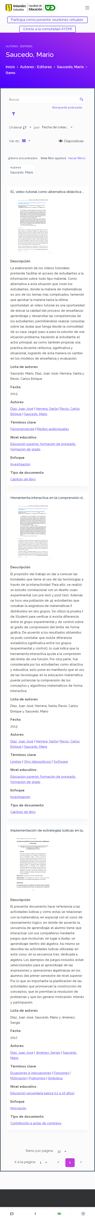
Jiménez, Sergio (48, 1052)
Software (61, 761)
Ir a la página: (25, 1162)
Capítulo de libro (23, 479)
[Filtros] (14, 113)
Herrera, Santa (47, 408)
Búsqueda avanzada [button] (67, 107)
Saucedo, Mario (35, 414)
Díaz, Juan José (21, 408)
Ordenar (15, 127)
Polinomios (37, 1078)
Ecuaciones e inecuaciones (30, 1073)
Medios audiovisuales (53, 429)
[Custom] (12, 1213)
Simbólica (55, 1078)
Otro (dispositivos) (37, 761)
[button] (58, 1162)
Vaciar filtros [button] (77, 158)
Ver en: (15, 141)
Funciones (61, 1073)
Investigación (20, 464)
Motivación (18, 1078)
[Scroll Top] (83, 1213)
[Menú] (87, 8)
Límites (15, 761)
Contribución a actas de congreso (35, 1123)
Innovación (18, 1108)
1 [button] (70, 1162)
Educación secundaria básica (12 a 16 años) (42, 1093)
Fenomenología (22, 429)
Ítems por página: (39, 1151)
